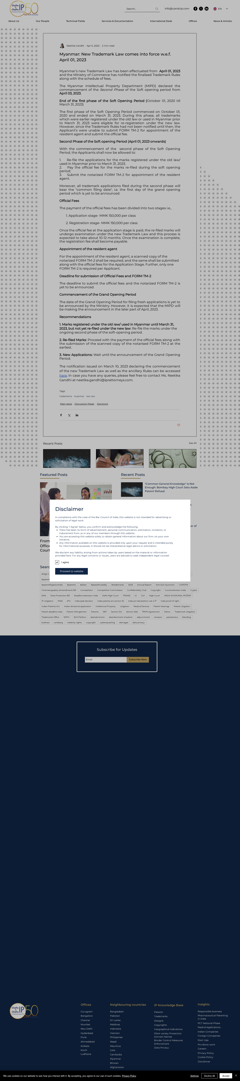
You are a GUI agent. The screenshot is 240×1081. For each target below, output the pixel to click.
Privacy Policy (129, 1075)
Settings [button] (194, 1075)
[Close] (236, 1075)
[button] (71, 571)
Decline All (209, 1075)
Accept (225, 1075)
